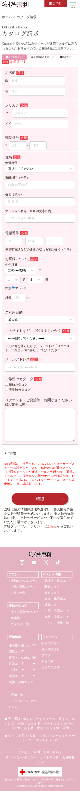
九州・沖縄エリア (21, 682)
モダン (44, 735)
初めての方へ (50, 643)
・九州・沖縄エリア (55, 617)
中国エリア (16, 670)
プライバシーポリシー (21, 757)
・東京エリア (50, 592)
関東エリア (16, 651)
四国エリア (16, 676)
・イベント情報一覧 (55, 623)
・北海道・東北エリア (56, 580)
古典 (32, 735)
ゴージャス (36, 740)
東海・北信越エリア (22, 657)
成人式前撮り (50, 649)
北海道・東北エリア (22, 645)
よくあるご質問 (29, 752)
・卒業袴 (14, 618)
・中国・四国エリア (55, 611)
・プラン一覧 (17, 592)
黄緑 (66, 728)
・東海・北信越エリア (56, 598)
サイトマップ (49, 757)
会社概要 (68, 757)
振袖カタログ (18, 384)
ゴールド (34, 723)
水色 (21, 723)
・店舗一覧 (15, 695)
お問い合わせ (52, 752)
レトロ (53, 740)
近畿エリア (16, 663)
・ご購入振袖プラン (21, 586)
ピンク (48, 728)
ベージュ (50, 723)
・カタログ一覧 (18, 624)
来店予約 (47, 661)
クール (57, 735)
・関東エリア (50, 586)
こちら (52, 526)
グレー (34, 719)
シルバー (67, 723)
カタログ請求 (50, 667)
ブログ (46, 655)
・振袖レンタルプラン (23, 580)
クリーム (49, 719)
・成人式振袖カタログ (23, 612)
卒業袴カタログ (19, 389)
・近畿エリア (50, 605)
